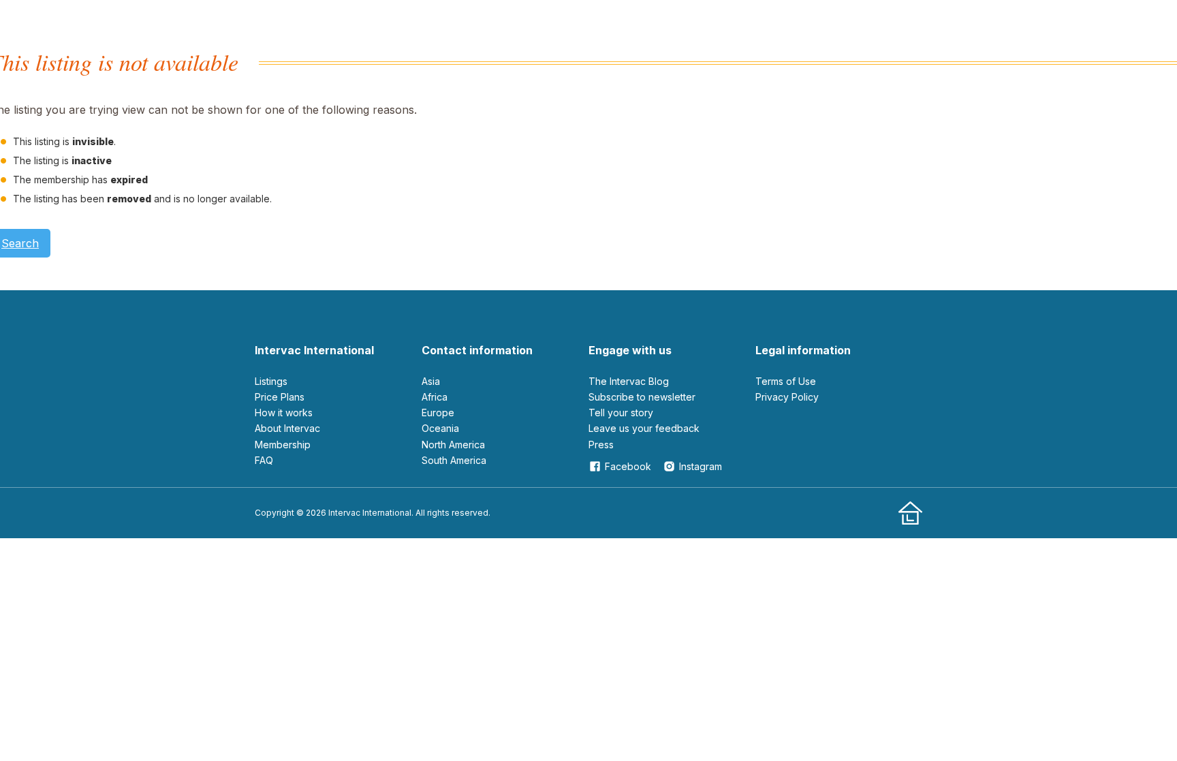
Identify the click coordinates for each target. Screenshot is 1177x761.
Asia (431, 381)
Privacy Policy (787, 397)
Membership (283, 444)
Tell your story (620, 412)
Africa (435, 397)
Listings (271, 381)
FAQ (264, 460)
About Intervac (287, 428)
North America (453, 444)
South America (454, 460)
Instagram (700, 466)
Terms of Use (785, 381)
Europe (438, 412)
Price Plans (279, 397)
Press (601, 444)
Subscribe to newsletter (641, 397)
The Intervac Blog (628, 381)
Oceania (440, 428)
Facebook (628, 466)
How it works (284, 412)
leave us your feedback (644, 428)
